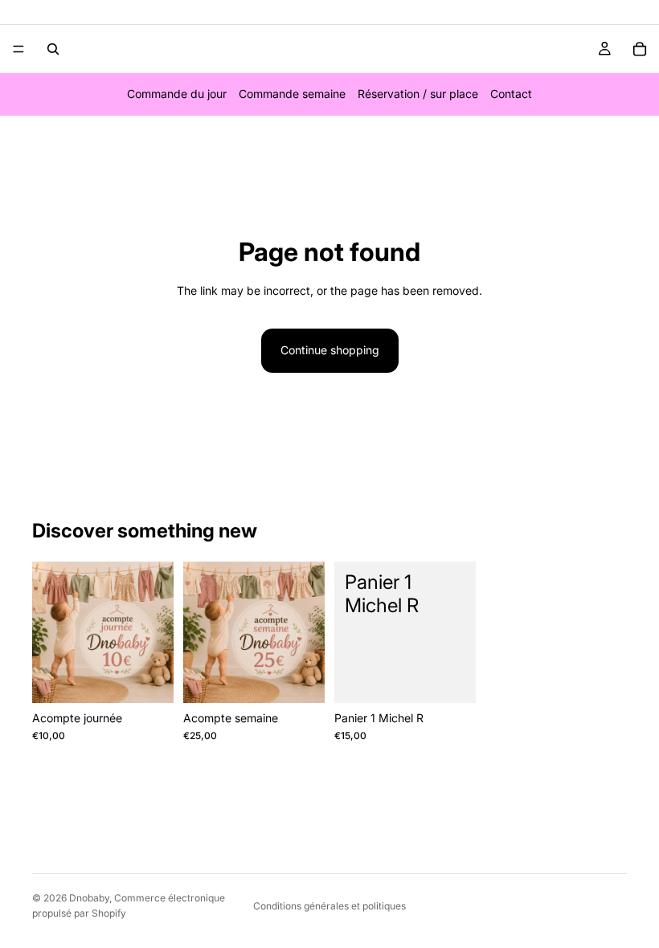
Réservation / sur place (418, 93)
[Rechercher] (53, 49)
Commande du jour (177, 93)
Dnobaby (89, 898)
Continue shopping (329, 350)
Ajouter (162, 677)
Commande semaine (292, 93)
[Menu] (18, 49)
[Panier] (639, 49)
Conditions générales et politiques (329, 906)
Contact (511, 93)
